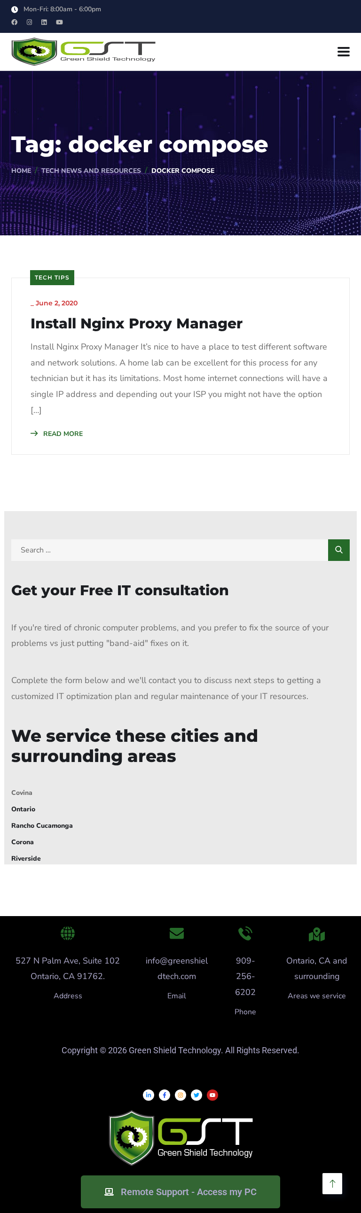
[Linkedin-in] (148, 1095)
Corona (22, 842)
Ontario (23, 809)
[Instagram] (180, 1095)
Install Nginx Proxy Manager (137, 323)
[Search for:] (180, 549)
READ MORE (62, 433)
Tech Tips (52, 277)
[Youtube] (212, 1095)
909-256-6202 (245, 976)
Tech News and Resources (91, 170)
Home (21, 170)
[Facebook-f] (164, 1095)
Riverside (26, 858)
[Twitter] (196, 1095)
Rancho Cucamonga (42, 825)
